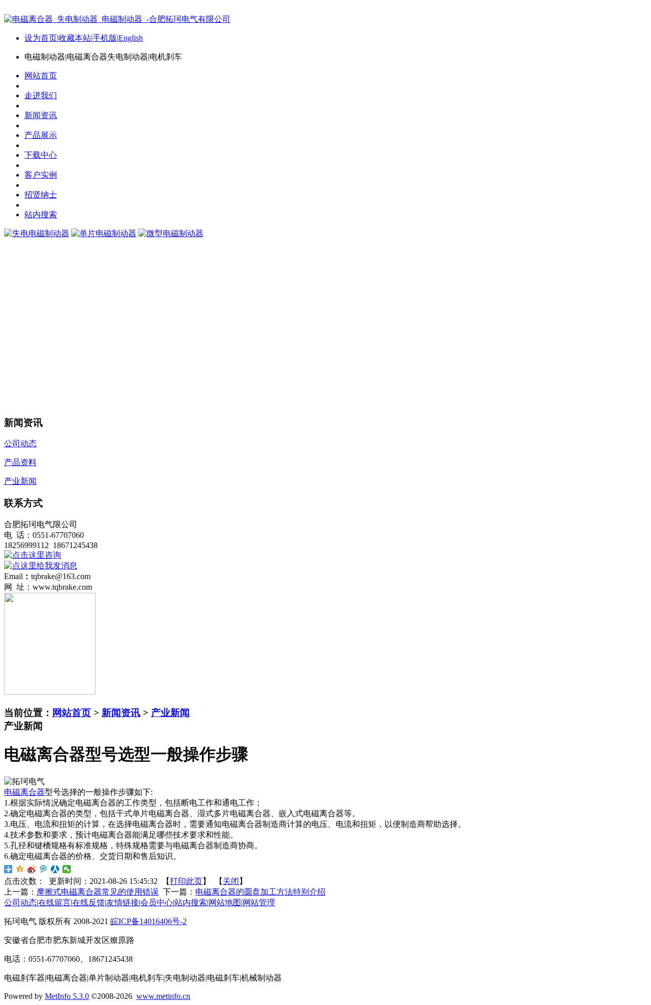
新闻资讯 (121, 712)
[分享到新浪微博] (31, 869)
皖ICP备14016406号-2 (148, 921)
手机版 (105, 38)
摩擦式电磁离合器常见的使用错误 (98, 891)
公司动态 (20, 902)
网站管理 (259, 902)
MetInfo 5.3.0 (67, 996)
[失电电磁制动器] (36, 233)
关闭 (231, 881)
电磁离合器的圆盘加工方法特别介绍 (260, 891)
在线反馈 (88, 902)
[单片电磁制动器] (103, 233)
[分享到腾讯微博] (43, 869)
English (131, 38)
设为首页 (40, 38)
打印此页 (186, 881)
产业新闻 (170, 712)
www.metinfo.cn (163, 996)
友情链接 (122, 902)
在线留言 (54, 902)
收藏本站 (74, 38)
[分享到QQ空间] (20, 869)
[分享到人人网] (55, 869)
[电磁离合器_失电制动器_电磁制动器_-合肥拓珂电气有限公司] (117, 19)
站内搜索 (190, 902)
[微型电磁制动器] (170, 233)
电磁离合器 (24, 792)
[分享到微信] (67, 869)
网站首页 (71, 712)
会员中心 (156, 902)
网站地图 (225, 902)
